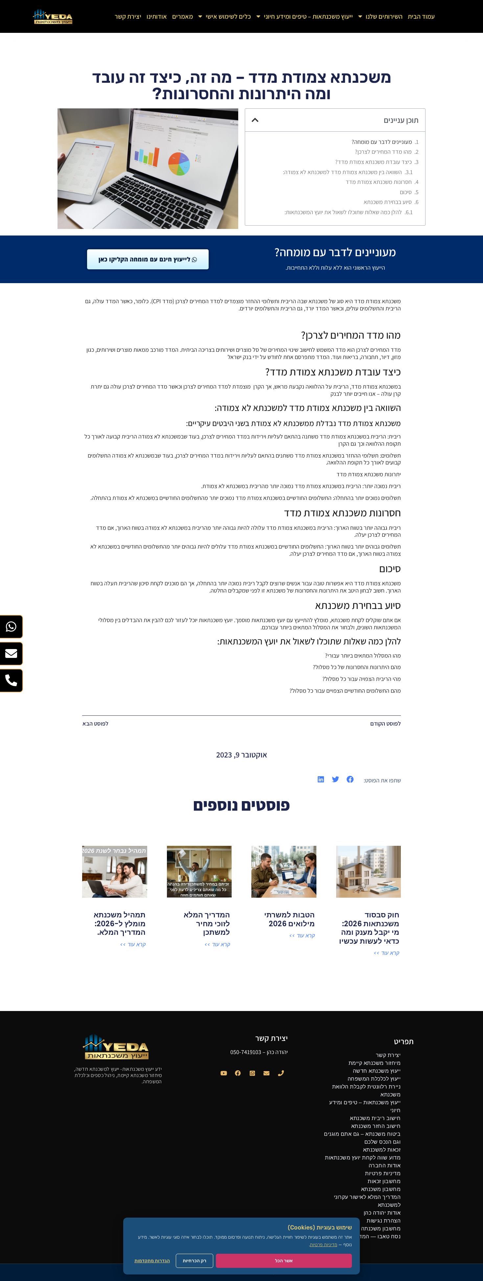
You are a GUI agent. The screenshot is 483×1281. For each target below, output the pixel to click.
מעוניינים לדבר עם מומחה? (382, 142)
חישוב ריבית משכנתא (375, 1118)
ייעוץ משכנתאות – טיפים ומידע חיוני (308, 16)
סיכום (406, 192)
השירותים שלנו (384, 16)
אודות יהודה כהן (382, 1213)
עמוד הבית (421, 16)
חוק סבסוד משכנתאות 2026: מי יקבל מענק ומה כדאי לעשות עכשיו (369, 928)
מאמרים (182, 16)
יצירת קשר (128, 16)
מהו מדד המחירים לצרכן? (383, 151)
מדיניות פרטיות (383, 1173)
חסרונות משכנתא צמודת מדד (379, 182)
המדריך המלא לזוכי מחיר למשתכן (207, 923)
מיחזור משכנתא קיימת (375, 1063)
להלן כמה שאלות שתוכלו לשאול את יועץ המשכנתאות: (343, 212)
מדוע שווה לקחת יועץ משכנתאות (363, 1157)
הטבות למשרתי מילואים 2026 (289, 919)
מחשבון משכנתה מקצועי (372, 1228)
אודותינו (157, 16)
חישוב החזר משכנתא (376, 1126)
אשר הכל (284, 1261)
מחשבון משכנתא (381, 1189)
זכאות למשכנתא (382, 1150)
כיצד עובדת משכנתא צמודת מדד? (373, 162)
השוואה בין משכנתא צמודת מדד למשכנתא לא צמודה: (342, 172)
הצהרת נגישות (384, 1221)
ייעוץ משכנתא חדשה (377, 1071)
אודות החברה (385, 1165)
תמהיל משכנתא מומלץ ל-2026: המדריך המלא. (120, 923)
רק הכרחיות (194, 1261)
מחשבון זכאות (384, 1181)
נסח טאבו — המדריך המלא (368, 1236)
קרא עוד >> (386, 953)
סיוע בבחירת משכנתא (388, 202)
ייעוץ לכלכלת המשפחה (374, 1079)
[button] (255, 120)
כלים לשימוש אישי (228, 16)
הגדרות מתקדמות (152, 1261)
